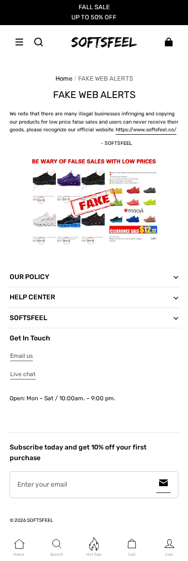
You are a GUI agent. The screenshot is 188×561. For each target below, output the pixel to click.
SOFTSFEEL (40, 520)
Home (63, 78)
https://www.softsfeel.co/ (146, 129)
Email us (21, 355)
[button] (19, 42)
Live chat (23, 374)
